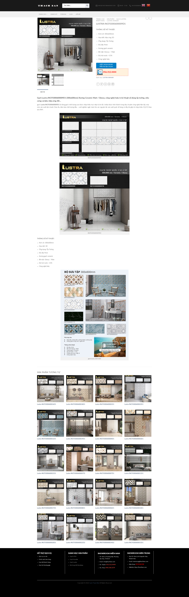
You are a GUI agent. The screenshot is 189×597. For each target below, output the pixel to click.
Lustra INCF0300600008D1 (75, 508)
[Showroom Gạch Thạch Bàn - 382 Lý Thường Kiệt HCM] (48, 5)
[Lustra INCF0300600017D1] (50, 492)
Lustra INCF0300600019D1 (75, 439)
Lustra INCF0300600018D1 (75, 404)
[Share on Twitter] (101, 84)
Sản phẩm (110, 19)
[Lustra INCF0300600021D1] (50, 457)
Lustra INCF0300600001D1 (104, 404)
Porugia (63, 14)
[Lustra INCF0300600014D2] (108, 526)
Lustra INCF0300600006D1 (104, 508)
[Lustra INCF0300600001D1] (108, 388)
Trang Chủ (42, 14)
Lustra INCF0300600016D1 (46, 404)
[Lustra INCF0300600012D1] (50, 423)
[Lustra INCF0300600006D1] (108, 492)
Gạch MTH (73, 556)
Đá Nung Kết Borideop (76, 565)
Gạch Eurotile (74, 559)
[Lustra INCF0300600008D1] (79, 492)
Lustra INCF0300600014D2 (104, 542)
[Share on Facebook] (98, 84)
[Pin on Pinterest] (109, 84)
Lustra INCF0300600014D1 (133, 508)
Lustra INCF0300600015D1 (133, 542)
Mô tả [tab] (42, 92)
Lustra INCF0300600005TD (75, 473)
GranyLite (54, 14)
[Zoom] (40, 69)
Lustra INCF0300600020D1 (46, 542)
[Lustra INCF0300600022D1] (137, 388)
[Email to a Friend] (105, 84)
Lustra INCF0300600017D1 (46, 508)
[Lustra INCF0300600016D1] (50, 388)
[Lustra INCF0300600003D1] (137, 423)
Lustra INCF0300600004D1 (104, 439)
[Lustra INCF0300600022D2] (79, 526)
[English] (143, 5)
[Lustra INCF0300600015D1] (137, 526)
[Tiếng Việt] (148, 5)
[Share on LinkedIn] (113, 84)
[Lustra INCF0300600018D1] (79, 388)
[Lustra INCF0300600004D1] (108, 423)
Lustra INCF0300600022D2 (75, 542)
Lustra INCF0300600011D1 (133, 473)
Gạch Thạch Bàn (94, 583)
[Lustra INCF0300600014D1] (137, 492)
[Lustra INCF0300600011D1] (137, 457)
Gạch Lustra (73, 562)
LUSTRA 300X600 (113, 20)
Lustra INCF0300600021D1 (46, 473)
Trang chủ (100, 19)
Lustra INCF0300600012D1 (46, 439)
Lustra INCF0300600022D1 (133, 404)
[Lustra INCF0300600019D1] (79, 423)
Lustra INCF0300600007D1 (104, 473)
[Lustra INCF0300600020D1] (50, 526)
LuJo (71, 14)
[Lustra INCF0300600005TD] (79, 457)
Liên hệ (78, 14)
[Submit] (87, 5)
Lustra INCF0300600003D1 (133, 439)
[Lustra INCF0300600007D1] (108, 457)
